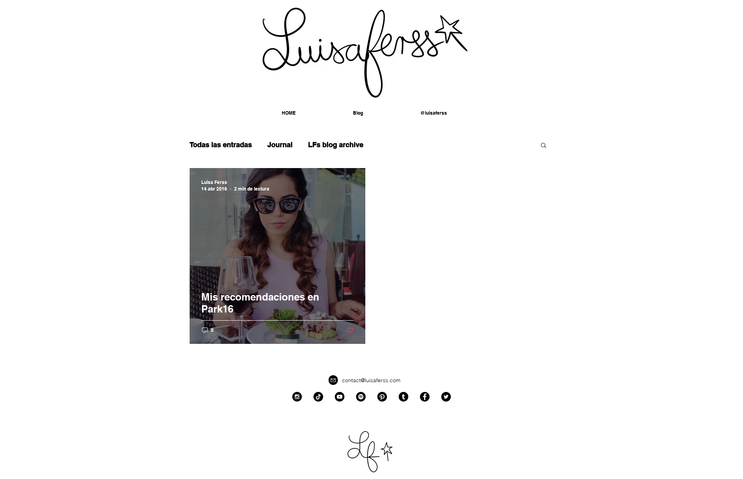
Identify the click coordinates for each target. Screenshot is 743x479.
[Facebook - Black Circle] (425, 397)
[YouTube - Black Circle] (339, 397)
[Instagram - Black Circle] (297, 397)
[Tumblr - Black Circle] (403, 397)
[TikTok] (318, 397)
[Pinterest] (382, 397)
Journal (280, 145)
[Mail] (333, 380)
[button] (434, 113)
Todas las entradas (221, 145)
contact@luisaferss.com (371, 380)
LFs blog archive (335, 145)
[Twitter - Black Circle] (446, 397)
